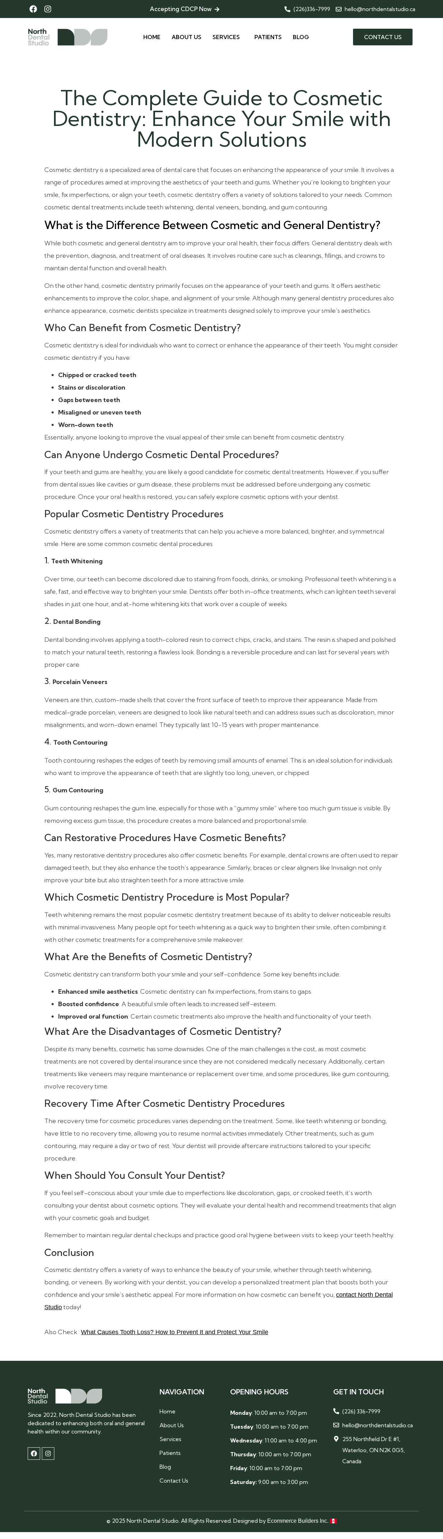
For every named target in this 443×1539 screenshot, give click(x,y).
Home (152, 37)
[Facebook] (33, 9)
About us (186, 37)
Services (226, 37)
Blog (301, 37)
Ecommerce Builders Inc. (298, 1521)
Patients (268, 37)
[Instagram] (47, 9)
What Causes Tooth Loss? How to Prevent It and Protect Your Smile (174, 1332)
